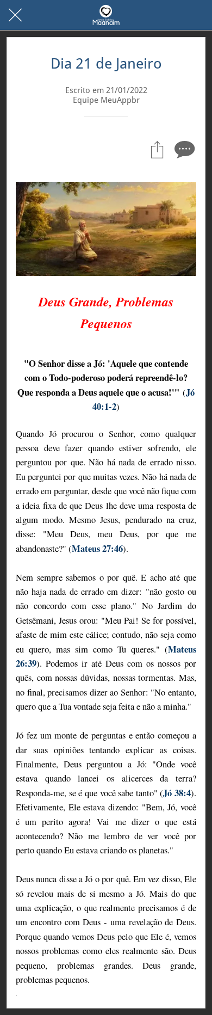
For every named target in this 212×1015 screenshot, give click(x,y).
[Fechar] (15, 15)
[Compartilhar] (157, 149)
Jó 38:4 (177, 792)
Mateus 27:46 (97, 548)
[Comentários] (183, 149)
